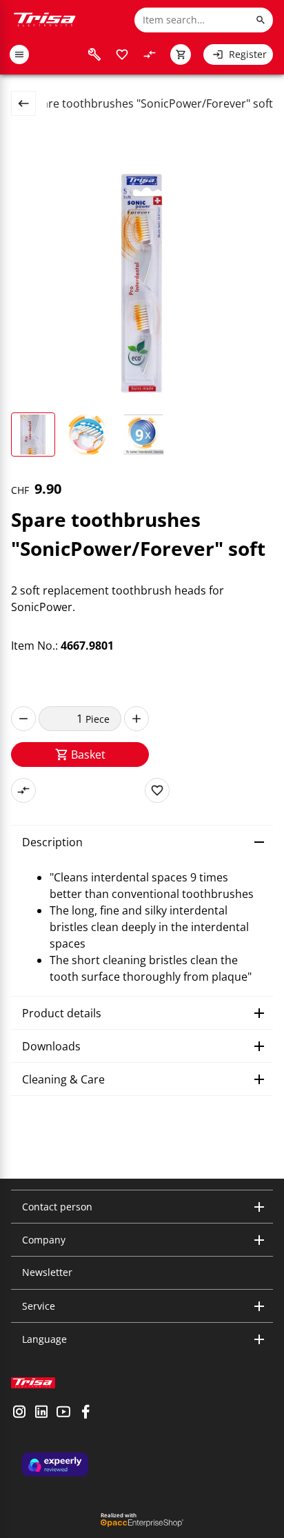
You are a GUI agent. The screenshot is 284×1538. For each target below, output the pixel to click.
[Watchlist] (122, 54)
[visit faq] (94, 54)
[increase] (136, 718)
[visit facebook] (85, 1413)
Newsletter (47, 1272)
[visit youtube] (63, 1413)
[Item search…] (260, 20)
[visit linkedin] (41, 1413)
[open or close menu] (19, 54)
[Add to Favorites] (157, 790)
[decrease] (23, 718)
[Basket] (181, 54)
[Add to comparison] (23, 790)
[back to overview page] (29, 103)
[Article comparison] (149, 54)
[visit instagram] (19, 1413)
